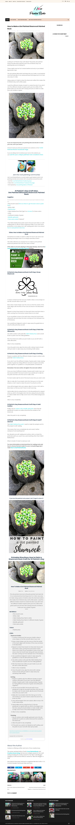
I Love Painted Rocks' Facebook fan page (24, 183)
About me (14, 1)
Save (32, 767)
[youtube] (69, 1)
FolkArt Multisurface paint (17, 424)
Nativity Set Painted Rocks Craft (18, 815)
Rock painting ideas (22, 19)
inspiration (23, 30)
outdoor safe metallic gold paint (24, 408)
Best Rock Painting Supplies (35, 19)
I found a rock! (28, 1)
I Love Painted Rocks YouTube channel (26, 247)
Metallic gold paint (13, 217)
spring (27, 30)
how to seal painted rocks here (16, 228)
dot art (19, 30)
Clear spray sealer (13, 219)
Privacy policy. (45, 823)
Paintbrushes (11, 209)
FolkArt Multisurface (31, 334)
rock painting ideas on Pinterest (24, 185)
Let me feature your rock (21, 1)
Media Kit (10, 1)
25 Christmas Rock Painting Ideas (18, 810)
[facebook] (62, 1)
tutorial (36, 30)
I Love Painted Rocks (32, 751)
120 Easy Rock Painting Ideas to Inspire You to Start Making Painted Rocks (17, 804)
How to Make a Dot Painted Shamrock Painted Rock (25, 776)
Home (7, 19)
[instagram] (65, 1)
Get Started (13, 19)
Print (42, 563)
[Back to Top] (69, 823)
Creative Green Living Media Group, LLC (26, 823)
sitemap (6, 1)
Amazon (30, 211)
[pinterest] (67, 1)
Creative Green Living (13, 753)
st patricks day (31, 30)
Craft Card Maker (29, 739)
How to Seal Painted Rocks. (18, 448)
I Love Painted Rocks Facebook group (22, 181)
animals (35, 773)
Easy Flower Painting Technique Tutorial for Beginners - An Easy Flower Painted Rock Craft (13, 775)
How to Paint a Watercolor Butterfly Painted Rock (38, 776)
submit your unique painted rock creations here (26, 155)
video (39, 30)
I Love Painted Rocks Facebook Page (25, 149)
